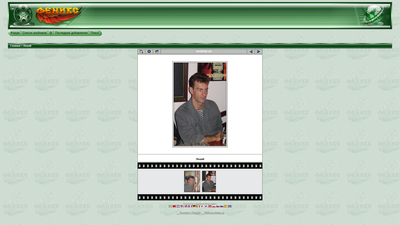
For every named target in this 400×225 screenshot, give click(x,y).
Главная (15, 45)
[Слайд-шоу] (157, 51)
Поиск (95, 32)
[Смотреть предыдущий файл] (251, 51)
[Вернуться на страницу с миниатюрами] (141, 51)
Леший (27, 45)
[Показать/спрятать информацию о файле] (149, 51)
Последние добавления (71, 32)
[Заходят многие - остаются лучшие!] (52, 28)
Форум (15, 32)
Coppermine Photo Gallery (205, 204)
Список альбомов (34, 32)
